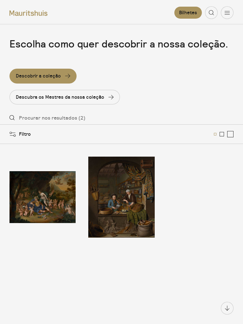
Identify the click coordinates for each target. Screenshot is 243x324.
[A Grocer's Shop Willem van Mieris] (121, 197)
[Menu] (227, 12)
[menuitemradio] (215, 134)
